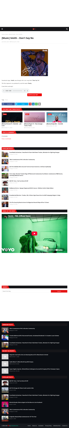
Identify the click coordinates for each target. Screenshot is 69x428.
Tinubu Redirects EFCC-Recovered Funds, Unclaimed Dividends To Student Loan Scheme (34, 335)
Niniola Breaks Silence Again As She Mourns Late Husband (25, 402)
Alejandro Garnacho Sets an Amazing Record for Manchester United (28, 354)
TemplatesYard (14, 425)
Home (3, 34)
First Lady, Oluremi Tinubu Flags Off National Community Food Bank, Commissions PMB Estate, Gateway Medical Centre (36, 174)
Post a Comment (6, 139)
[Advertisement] (34, 13)
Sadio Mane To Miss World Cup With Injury (21, 362)
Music (6, 34)
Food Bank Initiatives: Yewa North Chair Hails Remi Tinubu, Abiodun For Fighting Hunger (34, 152)
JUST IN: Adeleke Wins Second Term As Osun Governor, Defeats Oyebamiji (30, 166)
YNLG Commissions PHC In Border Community (22, 159)
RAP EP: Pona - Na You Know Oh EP (18, 181)
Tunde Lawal (6, 41)
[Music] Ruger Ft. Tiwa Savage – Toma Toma (33, 124)
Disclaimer (41, 425)
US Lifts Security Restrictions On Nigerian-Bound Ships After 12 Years (29, 202)
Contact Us (64, 425)
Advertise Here (56, 425)
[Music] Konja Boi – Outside (55, 124)
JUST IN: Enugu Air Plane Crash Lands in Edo (21, 388)
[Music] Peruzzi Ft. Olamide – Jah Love (11, 124)
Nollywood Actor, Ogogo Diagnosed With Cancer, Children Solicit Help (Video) (31, 188)
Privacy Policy (48, 425)
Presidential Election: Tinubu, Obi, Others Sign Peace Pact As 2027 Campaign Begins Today (34, 195)
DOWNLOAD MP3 (33, 95)
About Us (34, 425)
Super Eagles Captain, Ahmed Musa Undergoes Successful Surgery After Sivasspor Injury (34, 369)
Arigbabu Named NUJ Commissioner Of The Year (22, 416)
